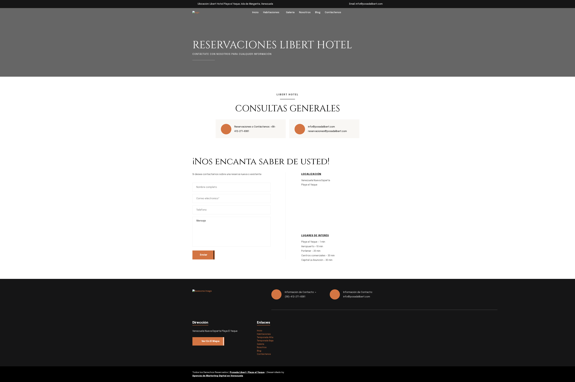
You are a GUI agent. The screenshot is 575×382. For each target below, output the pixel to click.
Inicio (255, 12)
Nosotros (305, 12)
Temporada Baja (265, 341)
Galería (290, 12)
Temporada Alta (265, 337)
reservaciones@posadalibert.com (327, 131)
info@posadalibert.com (369, 4)
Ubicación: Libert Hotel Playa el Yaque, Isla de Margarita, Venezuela (235, 4)
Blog (317, 12)
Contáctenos (333, 12)
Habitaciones (271, 12)
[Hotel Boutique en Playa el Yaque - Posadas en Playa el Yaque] (207, 13)
